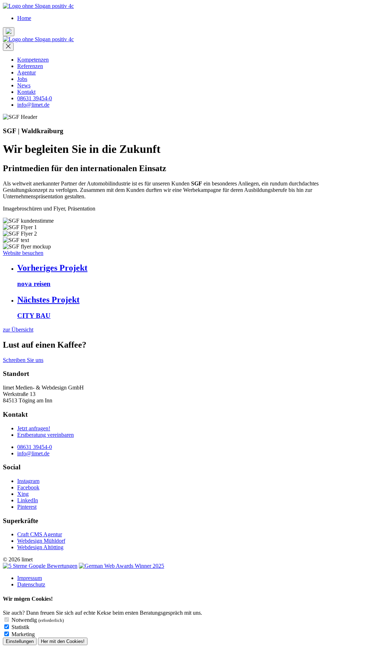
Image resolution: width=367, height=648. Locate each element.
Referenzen (30, 66)
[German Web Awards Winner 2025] (121, 566)
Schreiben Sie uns (23, 360)
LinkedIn (27, 500)
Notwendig (37, 620)
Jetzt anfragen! (33, 428)
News (23, 85)
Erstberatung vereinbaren (45, 435)
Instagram (28, 481)
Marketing (23, 634)
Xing (23, 494)
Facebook (28, 487)
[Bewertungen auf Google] (40, 566)
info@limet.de (33, 105)
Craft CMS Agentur (39, 534)
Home (24, 18)
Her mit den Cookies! (63, 641)
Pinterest (27, 507)
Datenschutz (31, 584)
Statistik (20, 627)
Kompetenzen (33, 60)
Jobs (22, 79)
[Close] (8, 47)
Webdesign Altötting (40, 547)
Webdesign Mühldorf (41, 541)
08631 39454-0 (34, 98)
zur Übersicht (18, 330)
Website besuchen (23, 253)
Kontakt (26, 92)
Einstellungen (20, 641)
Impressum (29, 578)
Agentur (26, 72)
